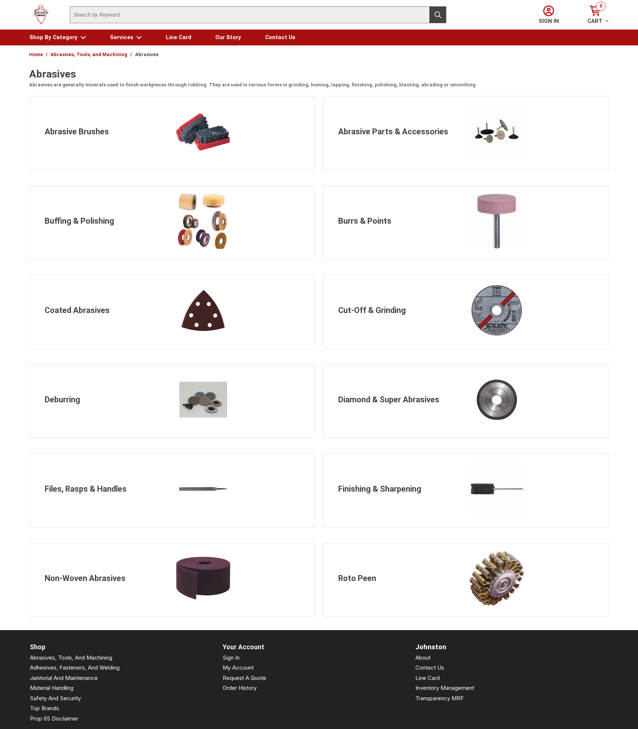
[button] (58, 37)
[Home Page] (41, 14)
